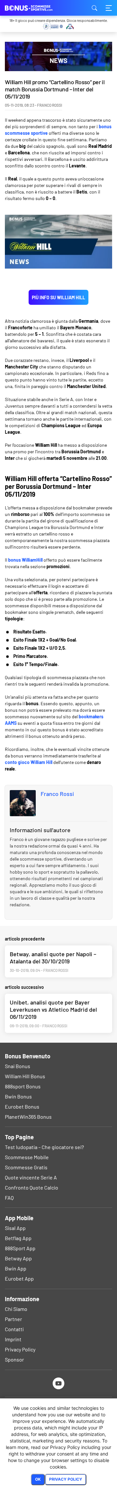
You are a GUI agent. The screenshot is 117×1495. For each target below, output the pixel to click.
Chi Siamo (16, 1309)
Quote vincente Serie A (31, 1177)
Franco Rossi (57, 793)
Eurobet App (19, 1278)
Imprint (13, 1339)
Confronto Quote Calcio (31, 1187)
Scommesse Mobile (27, 1157)
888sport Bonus (23, 1086)
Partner (13, 1319)
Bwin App (15, 1268)
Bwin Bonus (18, 1096)
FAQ (9, 1197)
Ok (38, 1479)
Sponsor (14, 1359)
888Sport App (20, 1248)
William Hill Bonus (25, 1076)
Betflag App (18, 1238)
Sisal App (15, 1228)
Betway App (18, 1258)
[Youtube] (59, 1383)
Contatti (14, 1329)
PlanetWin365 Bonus (28, 1116)
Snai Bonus (17, 1066)
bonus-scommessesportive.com (37, 8)
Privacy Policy (20, 1349)
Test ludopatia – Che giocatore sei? (44, 1147)
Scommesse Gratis (26, 1167)
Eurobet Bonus (22, 1106)
